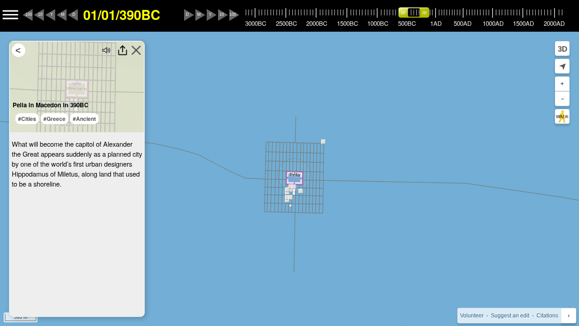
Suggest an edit (510, 315)
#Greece (54, 119)
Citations (547, 315)
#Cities (27, 119)
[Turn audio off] (107, 50)
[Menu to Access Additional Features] (10, 15)
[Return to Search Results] (18, 50)
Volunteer (472, 315)
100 (28, 14)
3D (562, 48)
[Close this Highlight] (136, 50)
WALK (562, 116)
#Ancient (84, 119)
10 (40, 14)
